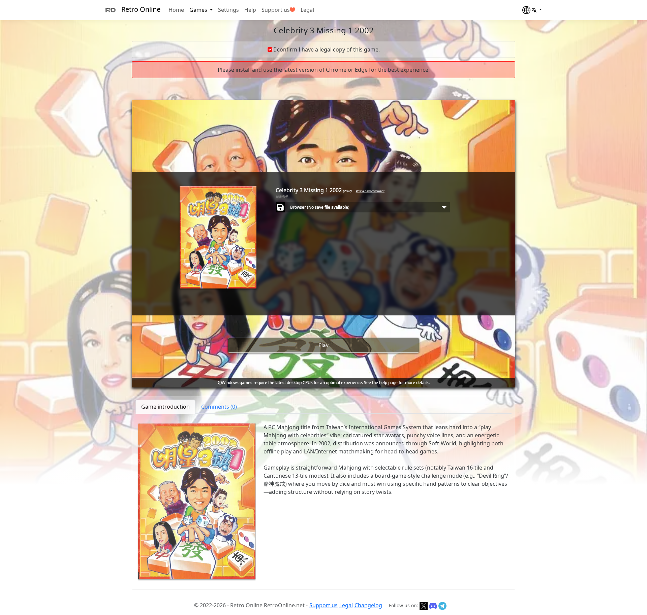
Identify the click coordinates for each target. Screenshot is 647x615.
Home (176, 9)
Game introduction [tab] (165, 406)
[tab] (219, 407)
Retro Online (140, 9)
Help (250, 9)
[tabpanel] (323, 501)
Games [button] (199, 9)
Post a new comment (370, 191)
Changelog (368, 605)
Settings (228, 9)
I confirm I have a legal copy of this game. (327, 49)
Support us (275, 9)
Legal (307, 9)
